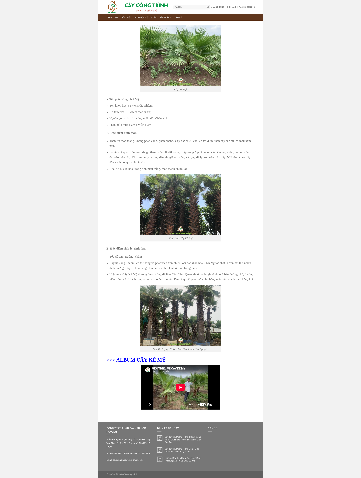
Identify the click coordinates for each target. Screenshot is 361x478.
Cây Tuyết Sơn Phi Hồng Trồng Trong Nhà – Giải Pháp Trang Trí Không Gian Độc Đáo (183, 439)
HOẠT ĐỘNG (140, 17)
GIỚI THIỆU (126, 17)
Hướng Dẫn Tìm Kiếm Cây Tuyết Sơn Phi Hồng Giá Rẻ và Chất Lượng (183, 459)
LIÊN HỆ (178, 17)
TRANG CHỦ (112, 17)
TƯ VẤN (153, 17)
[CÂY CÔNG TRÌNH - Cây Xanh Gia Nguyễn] (137, 7)
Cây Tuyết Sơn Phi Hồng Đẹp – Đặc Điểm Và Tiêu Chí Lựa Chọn (182, 450)
